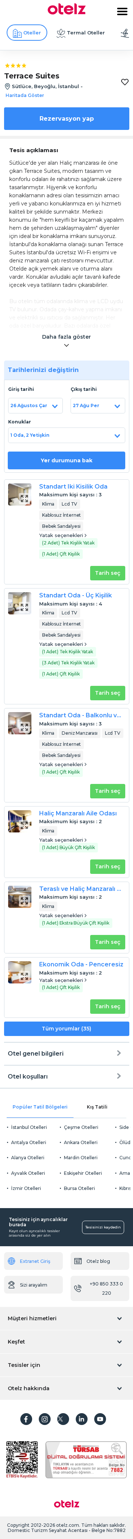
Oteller (32, 33)
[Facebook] (26, 1419)
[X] (63, 1419)
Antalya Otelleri (28, 1142)
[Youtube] (100, 1419)
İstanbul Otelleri (29, 1127)
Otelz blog (98, 1261)
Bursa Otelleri (79, 1188)
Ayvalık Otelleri (28, 1173)
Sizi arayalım (33, 1285)
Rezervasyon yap (67, 118)
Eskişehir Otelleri (83, 1173)
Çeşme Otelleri (81, 1127)
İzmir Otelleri (26, 1188)
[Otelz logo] (67, 12)
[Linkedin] (82, 1419)
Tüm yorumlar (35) (66, 1028)
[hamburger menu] (122, 11)
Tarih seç (107, 573)
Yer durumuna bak (66, 460)
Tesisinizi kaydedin (103, 1227)
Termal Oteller (86, 33)
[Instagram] (45, 1419)
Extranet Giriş (35, 1261)
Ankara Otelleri (81, 1142)
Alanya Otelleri (27, 1157)
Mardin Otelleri (81, 1157)
